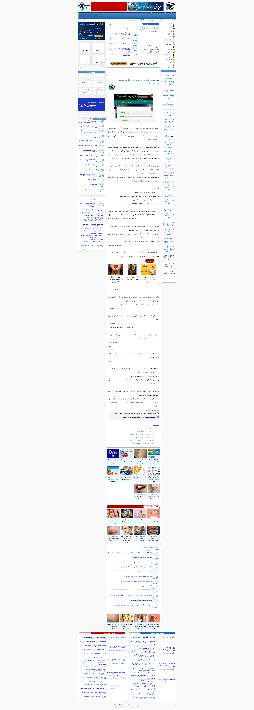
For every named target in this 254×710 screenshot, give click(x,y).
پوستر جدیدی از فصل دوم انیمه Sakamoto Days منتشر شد (117, 687)
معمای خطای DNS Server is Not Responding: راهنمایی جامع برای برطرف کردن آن (120, 49)
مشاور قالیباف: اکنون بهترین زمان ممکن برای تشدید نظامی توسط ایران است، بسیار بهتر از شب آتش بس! (142, 643)
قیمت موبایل (99, 85)
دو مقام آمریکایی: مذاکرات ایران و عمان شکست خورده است (166, 680)
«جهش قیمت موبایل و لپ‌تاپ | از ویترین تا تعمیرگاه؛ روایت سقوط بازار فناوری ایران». (130, 595)
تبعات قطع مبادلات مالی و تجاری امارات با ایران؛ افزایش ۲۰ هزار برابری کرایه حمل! (167, 649)
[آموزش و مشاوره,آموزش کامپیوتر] (133, 63)
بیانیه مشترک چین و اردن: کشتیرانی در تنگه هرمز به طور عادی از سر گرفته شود (92, 214)
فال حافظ (98, 50)
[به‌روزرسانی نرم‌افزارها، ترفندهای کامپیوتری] (133, 105)
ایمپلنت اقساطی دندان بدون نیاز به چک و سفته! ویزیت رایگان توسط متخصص (135, 413)
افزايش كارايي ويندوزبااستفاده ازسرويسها (140, 428)
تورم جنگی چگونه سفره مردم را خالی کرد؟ (144, 672)
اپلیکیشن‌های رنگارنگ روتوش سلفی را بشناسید (140, 562)
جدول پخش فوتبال (85, 85)
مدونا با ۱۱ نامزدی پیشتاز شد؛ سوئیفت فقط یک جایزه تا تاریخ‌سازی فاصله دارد (94, 646)
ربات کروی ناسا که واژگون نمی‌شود (168, 195)
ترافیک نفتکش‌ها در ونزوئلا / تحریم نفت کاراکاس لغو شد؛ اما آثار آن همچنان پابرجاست (142, 669)
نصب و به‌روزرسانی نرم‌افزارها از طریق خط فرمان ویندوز (138, 80)
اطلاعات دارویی (85, 75)
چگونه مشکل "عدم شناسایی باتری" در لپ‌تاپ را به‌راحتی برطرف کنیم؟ (168, 240)
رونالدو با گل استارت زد (100, 657)
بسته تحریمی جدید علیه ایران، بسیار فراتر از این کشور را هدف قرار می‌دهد (92, 224)
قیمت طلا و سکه (98, 79)
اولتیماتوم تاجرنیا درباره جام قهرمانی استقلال (95, 660)
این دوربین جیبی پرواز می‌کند (145, 590)
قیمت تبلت (99, 89)
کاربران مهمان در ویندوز (91, 169)
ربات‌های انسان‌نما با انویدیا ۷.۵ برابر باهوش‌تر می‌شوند (169, 273)
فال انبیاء (85, 50)
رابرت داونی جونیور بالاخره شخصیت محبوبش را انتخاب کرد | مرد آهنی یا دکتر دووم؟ (94, 637)
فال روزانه (85, 62)
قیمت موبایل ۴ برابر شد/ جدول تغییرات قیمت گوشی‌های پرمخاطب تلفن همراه (144, 659)
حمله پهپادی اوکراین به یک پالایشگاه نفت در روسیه (143, 681)
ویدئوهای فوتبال (85, 79)
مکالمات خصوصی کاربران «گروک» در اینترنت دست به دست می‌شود (168, 137)
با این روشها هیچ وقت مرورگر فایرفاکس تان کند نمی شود (137, 576)
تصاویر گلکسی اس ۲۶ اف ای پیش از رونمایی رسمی (93, 681)
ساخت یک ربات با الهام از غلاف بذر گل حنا (168, 209)
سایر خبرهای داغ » (84, 249)
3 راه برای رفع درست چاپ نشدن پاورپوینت (119, 43)
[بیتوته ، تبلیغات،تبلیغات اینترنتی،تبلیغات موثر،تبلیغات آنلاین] (109, 6)
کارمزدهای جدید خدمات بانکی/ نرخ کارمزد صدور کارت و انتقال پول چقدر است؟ (143, 697)
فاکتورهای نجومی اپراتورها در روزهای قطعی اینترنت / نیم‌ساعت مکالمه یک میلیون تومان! (130, 552)
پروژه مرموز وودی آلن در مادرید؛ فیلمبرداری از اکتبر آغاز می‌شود (117, 646)
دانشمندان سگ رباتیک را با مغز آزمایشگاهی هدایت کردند (168, 105)
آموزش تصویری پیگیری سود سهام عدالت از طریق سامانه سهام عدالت (88, 131)
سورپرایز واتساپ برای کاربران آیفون (168, 90)
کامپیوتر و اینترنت (171, 19)
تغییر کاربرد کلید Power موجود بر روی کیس (140, 431)
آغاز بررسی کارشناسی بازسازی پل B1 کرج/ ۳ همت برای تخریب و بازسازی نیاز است (142, 655)
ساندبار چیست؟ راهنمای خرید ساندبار (88, 189)
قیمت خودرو (99, 75)
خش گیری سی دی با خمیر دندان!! (143, 437)
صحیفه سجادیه (85, 92)
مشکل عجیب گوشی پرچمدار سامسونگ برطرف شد (169, 121)
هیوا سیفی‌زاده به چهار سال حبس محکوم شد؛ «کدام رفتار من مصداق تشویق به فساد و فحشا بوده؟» (93, 642)
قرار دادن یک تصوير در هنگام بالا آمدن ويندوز (140, 443)
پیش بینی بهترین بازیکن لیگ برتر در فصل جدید (94, 666)
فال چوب (95, 67)
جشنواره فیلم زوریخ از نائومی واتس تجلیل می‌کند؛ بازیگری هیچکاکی (116, 659)
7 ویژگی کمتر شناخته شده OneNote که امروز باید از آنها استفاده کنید (88, 175)
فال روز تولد (88, 67)
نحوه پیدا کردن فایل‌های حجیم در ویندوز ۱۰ (168, 152)
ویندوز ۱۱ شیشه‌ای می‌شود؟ (123, 28)
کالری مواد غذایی (85, 82)
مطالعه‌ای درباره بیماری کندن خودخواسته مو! (92, 235)
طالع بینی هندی (101, 67)
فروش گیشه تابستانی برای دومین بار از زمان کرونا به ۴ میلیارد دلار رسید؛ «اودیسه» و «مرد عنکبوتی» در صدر (116, 673)
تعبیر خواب (82, 67)
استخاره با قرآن (98, 62)
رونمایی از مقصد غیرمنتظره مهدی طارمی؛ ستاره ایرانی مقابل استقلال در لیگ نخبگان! (94, 670)
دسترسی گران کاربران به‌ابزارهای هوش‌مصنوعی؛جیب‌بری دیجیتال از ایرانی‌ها (133, 605)
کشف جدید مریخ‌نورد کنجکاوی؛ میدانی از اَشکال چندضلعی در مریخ (93, 238)
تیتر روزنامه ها (99, 92)
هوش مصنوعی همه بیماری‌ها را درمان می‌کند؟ (140, 571)
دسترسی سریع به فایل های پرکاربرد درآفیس (140, 440)
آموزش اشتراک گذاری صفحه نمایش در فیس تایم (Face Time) (136, 581)
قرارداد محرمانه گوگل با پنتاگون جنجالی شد (141, 600)
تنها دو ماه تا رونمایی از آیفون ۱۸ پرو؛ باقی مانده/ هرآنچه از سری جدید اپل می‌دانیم (132, 567)
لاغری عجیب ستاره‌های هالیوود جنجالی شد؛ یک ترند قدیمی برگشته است (91, 232)
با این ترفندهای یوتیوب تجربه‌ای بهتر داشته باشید (140, 586)
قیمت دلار (100, 82)
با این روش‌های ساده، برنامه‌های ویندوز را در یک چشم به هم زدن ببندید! (88, 121)
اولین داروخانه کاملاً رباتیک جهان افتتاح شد (141, 557)
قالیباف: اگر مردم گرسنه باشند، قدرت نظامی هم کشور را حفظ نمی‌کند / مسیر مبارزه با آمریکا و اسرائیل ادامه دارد (143, 677)
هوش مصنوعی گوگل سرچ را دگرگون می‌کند (168, 181)
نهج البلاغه (86, 89)
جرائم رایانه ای (93, 184)
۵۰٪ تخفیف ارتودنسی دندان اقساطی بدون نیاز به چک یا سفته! (139, 417)
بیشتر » (109, 24)
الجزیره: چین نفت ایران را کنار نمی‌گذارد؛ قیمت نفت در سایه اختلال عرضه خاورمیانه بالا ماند (142, 647)
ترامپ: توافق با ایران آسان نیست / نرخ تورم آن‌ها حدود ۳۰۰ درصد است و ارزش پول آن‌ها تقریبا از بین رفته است (142, 664)
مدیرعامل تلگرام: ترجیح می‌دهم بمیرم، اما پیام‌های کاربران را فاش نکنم (169, 257)
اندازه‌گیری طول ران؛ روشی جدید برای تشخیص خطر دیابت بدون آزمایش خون (94, 697)
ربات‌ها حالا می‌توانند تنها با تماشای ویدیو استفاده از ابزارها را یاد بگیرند (169, 224)
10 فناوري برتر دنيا (92, 179)
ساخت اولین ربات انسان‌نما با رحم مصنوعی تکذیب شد (168, 167)
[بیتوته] (84, 10)
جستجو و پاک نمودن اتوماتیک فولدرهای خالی (140, 434)
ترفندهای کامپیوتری (161, 19)
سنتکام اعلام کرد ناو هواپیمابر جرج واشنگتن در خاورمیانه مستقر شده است (166, 665)
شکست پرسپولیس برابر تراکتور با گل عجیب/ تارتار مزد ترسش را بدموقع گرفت (87, 205)
